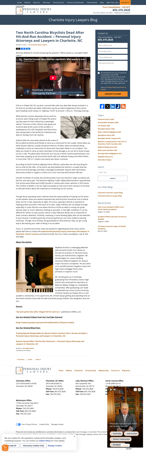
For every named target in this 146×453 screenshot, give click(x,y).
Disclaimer (78, 370)
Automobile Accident (108, 122)
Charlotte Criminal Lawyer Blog (110, 193)
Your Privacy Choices (29, 424)
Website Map (103, 370)
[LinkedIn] (112, 106)
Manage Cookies (57, 424)
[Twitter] (107, 106)
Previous (20, 359)
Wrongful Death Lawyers (109, 138)
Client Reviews (92, 2)
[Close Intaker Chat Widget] (139, 389)
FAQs (102, 2)
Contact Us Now (113, 94)
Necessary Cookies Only (33, 446)
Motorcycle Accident (107, 150)
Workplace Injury (106, 135)
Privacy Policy (111, 87)
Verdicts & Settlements (75, 2)
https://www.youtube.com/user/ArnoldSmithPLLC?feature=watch (45, 322)
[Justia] (118, 106)
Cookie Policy (44, 424)
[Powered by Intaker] (129, 448)
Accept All (12, 446)
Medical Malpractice (107, 147)
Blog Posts (126, 370)
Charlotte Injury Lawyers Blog (33, 10)
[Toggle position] (135, 389)
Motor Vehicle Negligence (109, 132)
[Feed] (123, 106)
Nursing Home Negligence (109, 153)
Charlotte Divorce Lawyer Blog (110, 196)
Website (27, 2)
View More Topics (104, 160)
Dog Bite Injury (105, 157)
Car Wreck (104, 126)
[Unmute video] (110, 389)
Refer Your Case (112, 2)
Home (19, 2)
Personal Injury (58, 2)
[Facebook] (102, 106)
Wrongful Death (28, 348)
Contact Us (125, 2)
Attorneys (46, 2)
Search (113, 178)
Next (38, 359)
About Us (36, 2)
